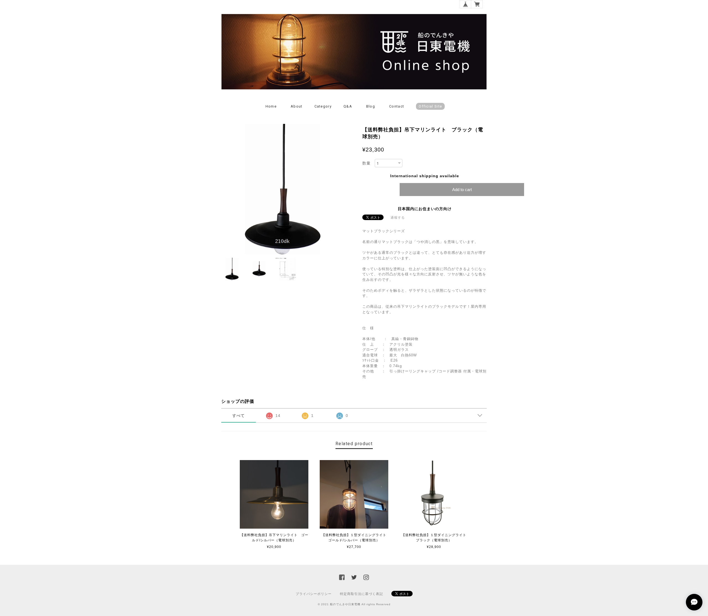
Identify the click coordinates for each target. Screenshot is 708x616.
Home (271, 106)
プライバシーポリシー (314, 594)
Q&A (347, 106)
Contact (396, 106)
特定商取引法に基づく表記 (361, 594)
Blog (370, 106)
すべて (238, 415)
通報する (398, 218)
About (297, 106)
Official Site (430, 106)
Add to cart (462, 189)
